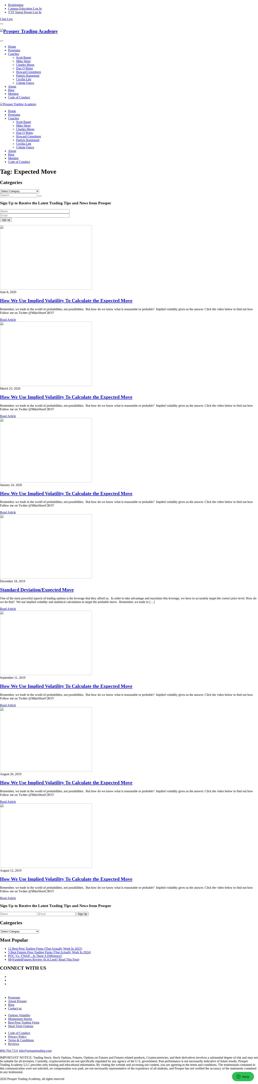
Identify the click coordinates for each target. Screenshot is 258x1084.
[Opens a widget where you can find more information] (243, 1077)
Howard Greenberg (28, 72)
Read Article (8, 319)
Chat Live (6, 19)
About (12, 86)
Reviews (13, 1044)
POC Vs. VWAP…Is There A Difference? (35, 956)
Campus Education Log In (25, 8)
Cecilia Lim (23, 79)
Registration (15, 5)
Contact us (15, 1008)
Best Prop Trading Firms (23, 1022)
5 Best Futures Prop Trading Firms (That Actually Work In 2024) (49, 952)
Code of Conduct (19, 97)
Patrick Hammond (27, 75)
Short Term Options (20, 1026)
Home (12, 46)
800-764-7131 (9, 1050)
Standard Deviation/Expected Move (37, 589)
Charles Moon (25, 64)
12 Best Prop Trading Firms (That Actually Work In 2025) (45, 948)
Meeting (13, 93)
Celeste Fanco (25, 83)
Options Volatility (19, 1015)
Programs (14, 50)
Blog (11, 90)
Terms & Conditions (21, 1040)
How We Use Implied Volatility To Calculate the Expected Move (66, 300)
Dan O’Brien (24, 68)
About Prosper (17, 1001)
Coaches (13, 54)
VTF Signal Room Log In (24, 12)
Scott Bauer (23, 57)
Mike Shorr (23, 61)
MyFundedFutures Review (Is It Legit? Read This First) (43, 959)
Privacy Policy (17, 1036)
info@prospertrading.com (35, 1050)
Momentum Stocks (20, 1019)
